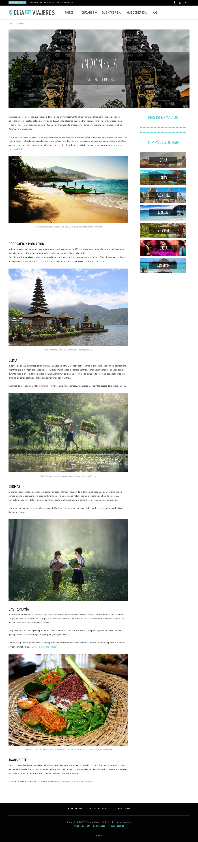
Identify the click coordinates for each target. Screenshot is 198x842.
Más (155, 12)
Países (69, 12)
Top (100, 835)
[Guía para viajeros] (32, 12)
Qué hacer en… (112, 12)
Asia (10, 24)
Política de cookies (115, 826)
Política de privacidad (96, 826)
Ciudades (88, 12)
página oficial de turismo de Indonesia (72, 781)
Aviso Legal (79, 826)
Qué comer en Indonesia (43, 646)
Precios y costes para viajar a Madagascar (51, 3)
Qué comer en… (137, 12)
